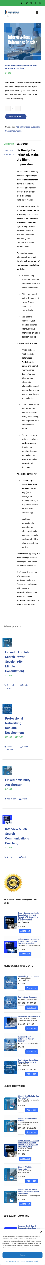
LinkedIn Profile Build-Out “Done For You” (28, 1097)
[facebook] (36, 3)
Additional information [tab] (9, 152)
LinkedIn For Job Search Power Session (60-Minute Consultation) (17, 661)
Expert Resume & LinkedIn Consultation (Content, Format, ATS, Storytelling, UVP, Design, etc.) (28, 916)
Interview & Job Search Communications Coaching (29, 1227)
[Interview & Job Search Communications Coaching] (7, 819)
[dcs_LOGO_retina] (11, 11)
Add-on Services (23, 127)
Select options (10, 748)
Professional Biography (27, 997)
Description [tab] (9, 144)
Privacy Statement (26, 1261)
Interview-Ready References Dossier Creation (26, 1039)
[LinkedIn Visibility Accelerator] (7, 770)
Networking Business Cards (29, 1016)
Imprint (36, 1261)
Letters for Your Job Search (29, 976)
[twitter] (31, 3)
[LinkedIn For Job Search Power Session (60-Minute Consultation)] (7, 642)
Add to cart (16, 117)
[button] (41, 1231)
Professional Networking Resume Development (28, 1061)
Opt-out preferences (12, 1261)
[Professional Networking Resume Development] (7, 709)
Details (25, 685)
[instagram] (40, 3)
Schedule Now (11, 686)
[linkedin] (22, 3)
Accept (22, 1255)
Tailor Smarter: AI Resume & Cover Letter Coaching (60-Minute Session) (28, 941)
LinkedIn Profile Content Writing (28, 1119)
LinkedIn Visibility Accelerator (25, 1168)
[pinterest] (27, 3)
